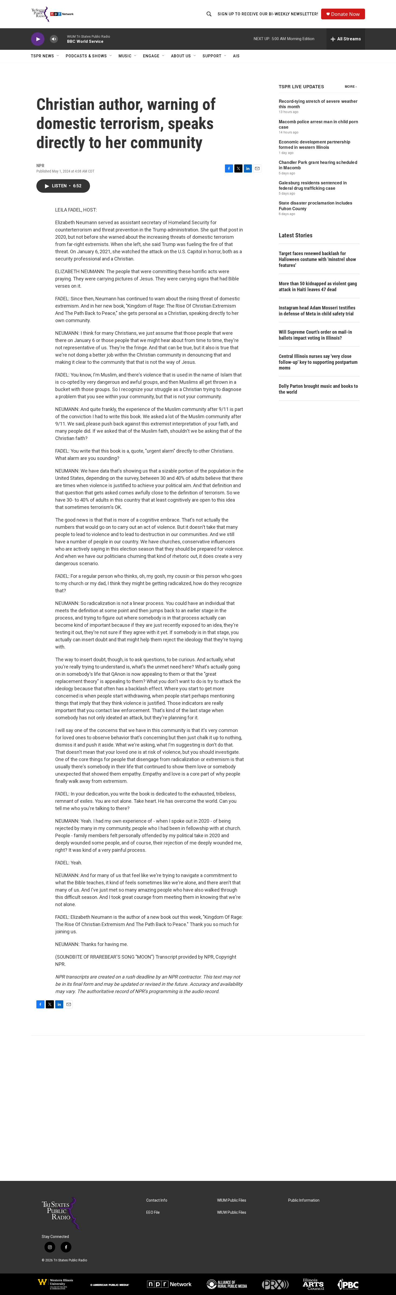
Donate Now (345, 14)
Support (212, 56)
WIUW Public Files (231, 1212)
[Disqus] (198, 1108)
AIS (236, 56)
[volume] (53, 39)
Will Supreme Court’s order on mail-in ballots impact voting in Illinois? (315, 335)
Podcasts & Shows (86, 56)
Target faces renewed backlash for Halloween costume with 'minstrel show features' (317, 259)
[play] (37, 39)
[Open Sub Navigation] (58, 56)
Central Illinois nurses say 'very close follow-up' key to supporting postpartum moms (318, 362)
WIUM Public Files (231, 1200)
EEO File (153, 1212)
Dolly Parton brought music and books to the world (318, 389)
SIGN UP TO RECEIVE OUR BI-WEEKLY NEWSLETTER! (268, 14)
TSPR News (42, 56)
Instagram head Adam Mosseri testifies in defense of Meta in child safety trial (317, 310)
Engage (151, 56)
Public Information (303, 1200)
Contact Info (156, 1200)
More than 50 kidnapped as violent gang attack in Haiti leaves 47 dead (318, 286)
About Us (181, 56)
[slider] (62, 39)
